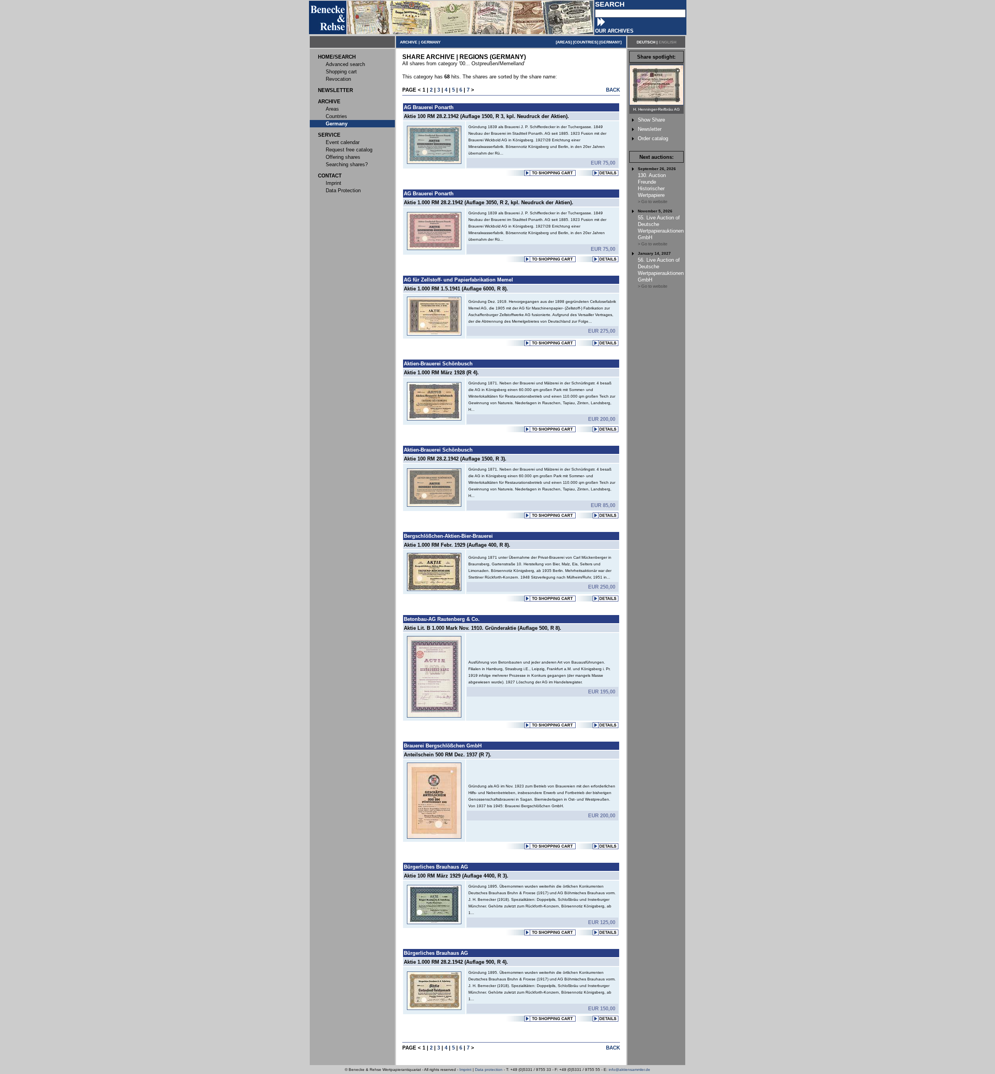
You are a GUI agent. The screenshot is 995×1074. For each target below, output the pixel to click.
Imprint (465, 1069)
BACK (613, 90)
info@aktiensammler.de (629, 1069)
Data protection (489, 1069)
